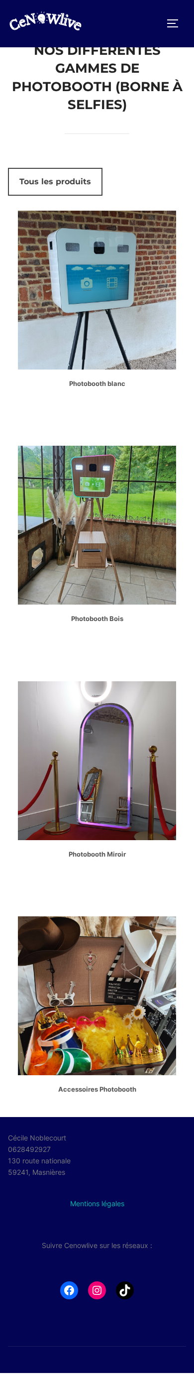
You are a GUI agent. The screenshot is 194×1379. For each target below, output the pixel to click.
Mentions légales (97, 1203)
